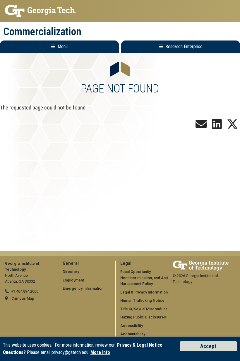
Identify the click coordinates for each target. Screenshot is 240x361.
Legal (125, 263)
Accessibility (131, 325)
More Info (100, 352)
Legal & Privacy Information (144, 292)
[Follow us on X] (232, 126)
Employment (73, 280)
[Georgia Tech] (201, 263)
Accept (208, 346)
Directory (71, 271)
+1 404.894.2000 (24, 291)
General (71, 263)
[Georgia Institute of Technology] (120, 11)
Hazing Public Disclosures (143, 317)
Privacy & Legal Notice (139, 345)
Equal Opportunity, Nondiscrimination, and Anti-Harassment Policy (144, 277)
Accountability (132, 334)
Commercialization (42, 32)
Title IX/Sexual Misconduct (143, 309)
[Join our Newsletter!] (201, 126)
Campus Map (22, 298)
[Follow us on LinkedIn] (217, 126)
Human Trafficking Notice (142, 300)
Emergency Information (83, 288)
